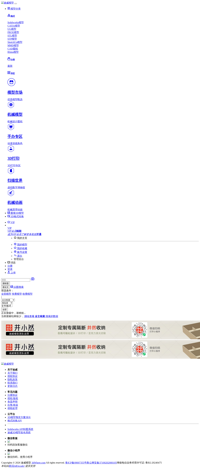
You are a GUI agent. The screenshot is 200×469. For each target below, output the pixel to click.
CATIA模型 (14, 25)
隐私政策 (13, 379)
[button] (103, 228)
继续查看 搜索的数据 (41, 316)
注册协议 (13, 395)
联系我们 (13, 382)
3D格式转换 (17, 216)
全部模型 (6, 294)
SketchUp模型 (15, 42)
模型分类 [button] (15, 8)
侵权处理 (13, 408)
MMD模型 (13, 45)
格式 (12, 16)
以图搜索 (18, 287)
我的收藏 (22, 248)
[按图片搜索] (33, 279)
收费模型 (27, 294)
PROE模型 (13, 32)
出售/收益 (13, 405)
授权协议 (13, 376)
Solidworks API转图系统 (20, 429)
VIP (12, 222)
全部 (4, 309)
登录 (10, 269)
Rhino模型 (13, 52)
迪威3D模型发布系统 (19, 432)
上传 (13, 272)
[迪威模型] (7, 2)
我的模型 (22, 244)
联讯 (11, 466)
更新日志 (13, 386)
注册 (10, 266)
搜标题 (5, 283)
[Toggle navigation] (15, 3)
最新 (10, 66)
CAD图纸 (13, 48)
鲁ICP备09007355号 (76, 462)
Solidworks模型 (16, 22)
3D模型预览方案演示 (19, 417)
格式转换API (15, 420)
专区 (12, 73)
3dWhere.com (38, 462)
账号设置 (22, 252)
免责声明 (13, 401)
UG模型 (12, 29)
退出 (19, 256)
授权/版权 (13, 398)
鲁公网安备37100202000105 (102, 462)
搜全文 (5, 287)
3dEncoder (19, 466)
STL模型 (12, 35)
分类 (12, 59)
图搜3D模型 (17, 213)
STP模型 (12, 39)
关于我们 (13, 373)
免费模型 (17, 294)
